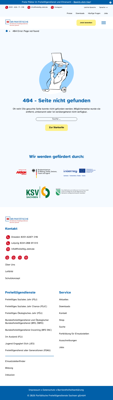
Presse (69, 13)
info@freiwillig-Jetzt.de (39, 7)
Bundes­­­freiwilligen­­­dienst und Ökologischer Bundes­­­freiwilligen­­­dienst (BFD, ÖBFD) (27, 321)
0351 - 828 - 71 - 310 (16, 7)
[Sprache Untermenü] (107, 7)
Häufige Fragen (94, 13)
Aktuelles (63, 299)
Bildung (9, 368)
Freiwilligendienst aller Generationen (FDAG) (28, 350)
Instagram (58, 7)
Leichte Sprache (90, 7)
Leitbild (9, 271)
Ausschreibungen (68, 340)
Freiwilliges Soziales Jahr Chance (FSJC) (26, 306)
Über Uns (10, 265)
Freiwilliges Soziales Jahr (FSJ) (21, 299)
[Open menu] (103, 23)
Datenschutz (49, 390)
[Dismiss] (110, 2)
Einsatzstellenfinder (15, 361)
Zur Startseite (56, 127)
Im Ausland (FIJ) (14, 337)
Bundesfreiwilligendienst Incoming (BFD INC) (28, 330)
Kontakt (63, 313)
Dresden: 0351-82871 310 (24, 237)
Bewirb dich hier (82, 2)
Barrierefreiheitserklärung (70, 390)
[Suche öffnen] (81, 7)
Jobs (106, 13)
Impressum (34, 390)
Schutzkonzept (12, 278)
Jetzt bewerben (86, 23)
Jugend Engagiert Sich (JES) (19, 344)
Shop (61, 320)
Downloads (80, 13)
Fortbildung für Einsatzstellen (74, 334)
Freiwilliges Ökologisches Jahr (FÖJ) (23, 313)
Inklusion (10, 375)
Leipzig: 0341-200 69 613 (24, 243)
